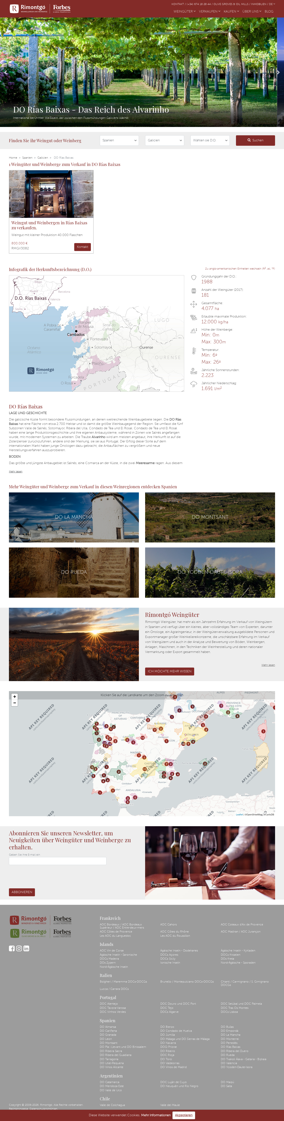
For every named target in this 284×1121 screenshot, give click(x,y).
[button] (5, 72)
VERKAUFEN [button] (208, 11)
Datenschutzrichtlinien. (44, 1109)
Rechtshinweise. (19, 1109)
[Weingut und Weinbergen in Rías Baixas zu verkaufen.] (51, 194)
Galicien (42, 157)
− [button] (14, 702)
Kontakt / (179, 4)
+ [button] (14, 696)
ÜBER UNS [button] (250, 11)
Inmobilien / (260, 4)
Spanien (27, 157)
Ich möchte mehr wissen (169, 671)
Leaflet (239, 814)
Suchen (257, 140)
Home (13, 157)
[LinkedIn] (26, 950)
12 (104, 743)
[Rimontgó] (40, 9)
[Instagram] (19, 950)
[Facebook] (12, 950)
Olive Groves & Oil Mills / (232, 4)
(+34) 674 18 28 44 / (200, 4)
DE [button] (271, 4)
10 (183, 744)
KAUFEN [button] (230, 11)
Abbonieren (22, 892)
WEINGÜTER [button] (184, 11)
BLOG (270, 11)
